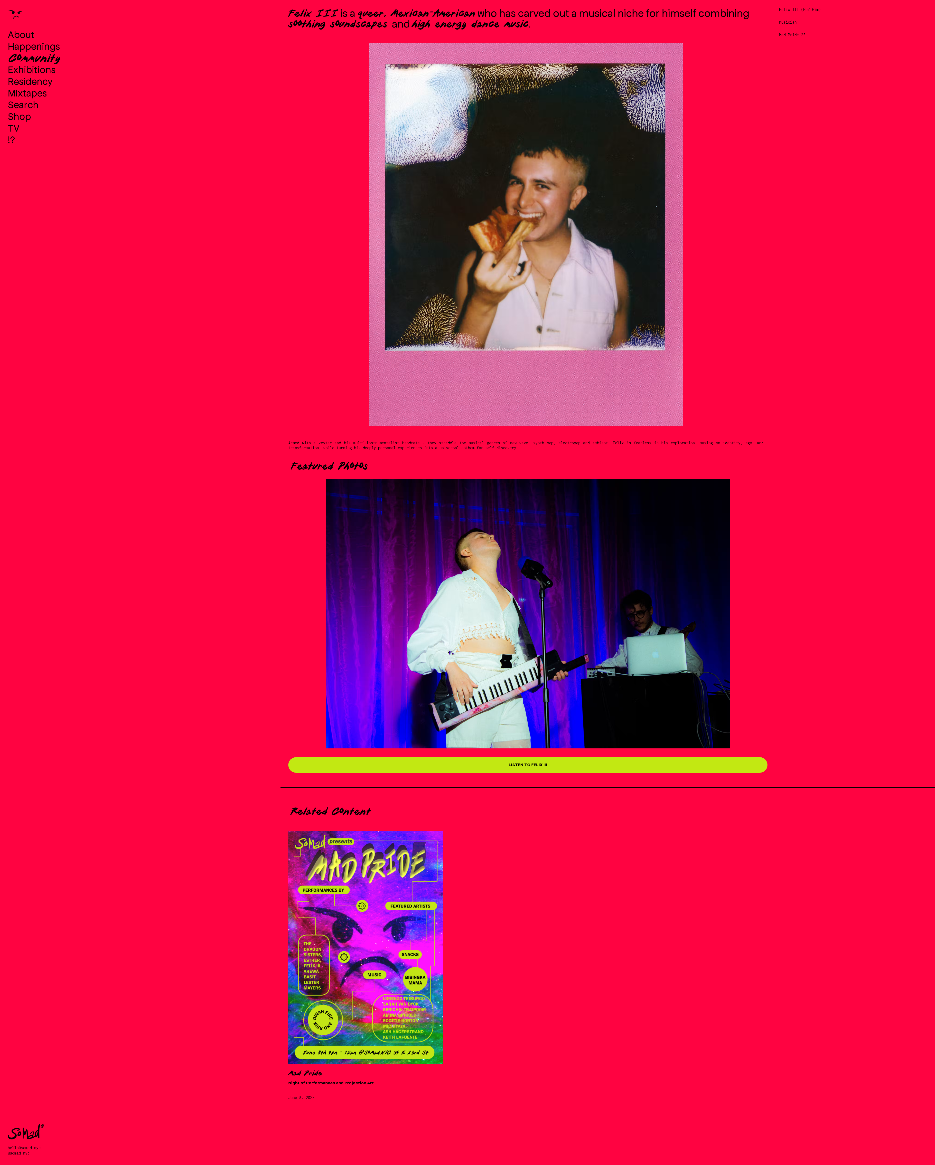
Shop (19, 116)
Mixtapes (27, 92)
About (21, 34)
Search (23, 104)
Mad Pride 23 (792, 35)
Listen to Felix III (528, 764)
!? (11, 139)
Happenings (34, 46)
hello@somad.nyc (24, 1148)
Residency (30, 81)
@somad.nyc (19, 1153)
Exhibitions (32, 69)
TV (13, 128)
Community (34, 57)
